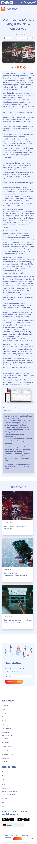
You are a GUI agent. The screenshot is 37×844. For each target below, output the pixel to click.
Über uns (5, 750)
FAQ (3, 806)
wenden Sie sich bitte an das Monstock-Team (18, 466)
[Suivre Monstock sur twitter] (34, 2)
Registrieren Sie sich (13, 682)
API (3, 802)
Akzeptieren (17, 839)
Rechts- (5, 798)
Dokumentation (7, 776)
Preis (3, 710)
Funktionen (6, 721)
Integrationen (6, 746)
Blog (3, 784)
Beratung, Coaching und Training (7, 735)
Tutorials (5, 772)
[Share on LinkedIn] (21, 68)
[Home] (9, 9)
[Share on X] (18, 68)
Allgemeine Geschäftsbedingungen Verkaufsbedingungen (10, 791)
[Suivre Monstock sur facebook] (26, 2)
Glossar (4, 780)
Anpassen (5, 742)
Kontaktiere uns (7, 755)
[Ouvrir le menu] (33, 9)
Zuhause (5, 706)
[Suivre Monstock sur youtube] (30, 2)
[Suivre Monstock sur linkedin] (21, 2)
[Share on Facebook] (24, 68)
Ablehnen (8, 839)
